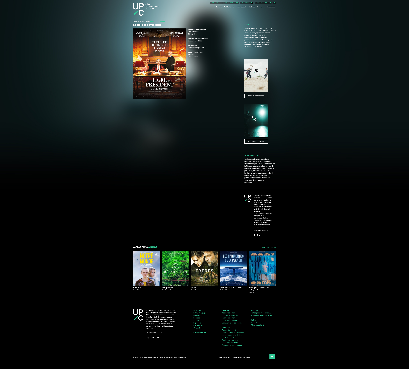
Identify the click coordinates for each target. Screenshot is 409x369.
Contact (196, 328)
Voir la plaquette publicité (256, 141)
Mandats (196, 315)
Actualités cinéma (229, 313)
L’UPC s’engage (199, 313)
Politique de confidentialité (241, 357)
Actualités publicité (230, 330)
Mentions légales (224, 357)
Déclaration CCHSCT (262, 2)
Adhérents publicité (230, 343)
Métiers (252, 7)
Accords (254, 310)
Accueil (135, 21)
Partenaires (198, 325)
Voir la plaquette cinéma (256, 95)
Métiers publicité (257, 325)
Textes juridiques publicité (261, 315)
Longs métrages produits (232, 315)
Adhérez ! (197, 320)
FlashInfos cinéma (229, 318)
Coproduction (199, 333)
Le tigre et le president (157, 21)
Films (147, 21)
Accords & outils (239, 7)
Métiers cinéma (257, 323)
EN (274, 2)
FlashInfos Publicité (230, 340)
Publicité (227, 7)
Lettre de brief (228, 338)
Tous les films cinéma (267, 248)
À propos (261, 7)
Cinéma (219, 7)
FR (270, 2)
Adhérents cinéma (229, 320)
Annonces (271, 7)
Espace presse (199, 323)
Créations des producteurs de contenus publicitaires (233, 334)
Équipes (196, 318)
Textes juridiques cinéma (261, 313)
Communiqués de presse (232, 323)
